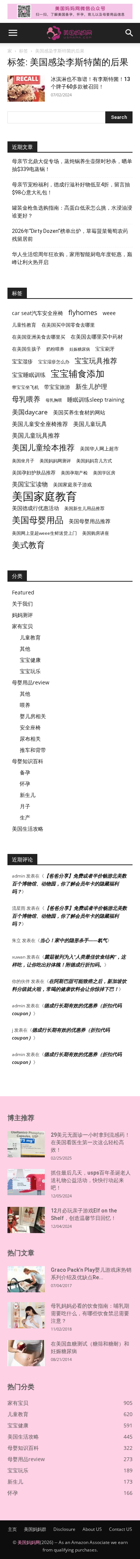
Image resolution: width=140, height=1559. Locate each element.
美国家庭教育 (44, 496)
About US (92, 1529)
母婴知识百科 (27, 761)
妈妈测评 (22, 614)
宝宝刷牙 (105, 349)
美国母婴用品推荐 (90, 521)
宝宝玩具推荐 (96, 361)
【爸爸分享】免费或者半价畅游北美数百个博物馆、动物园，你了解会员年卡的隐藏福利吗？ (69, 883)
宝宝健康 (30, 659)
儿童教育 (30, 637)
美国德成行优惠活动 (35, 508)
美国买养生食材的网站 (79, 412)
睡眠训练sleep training (95, 399)
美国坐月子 (23, 461)
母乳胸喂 (54, 400)
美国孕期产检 (74, 473)
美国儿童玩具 (90, 424)
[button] (13, 33)
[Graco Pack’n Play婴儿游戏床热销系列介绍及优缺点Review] (26, 1279)
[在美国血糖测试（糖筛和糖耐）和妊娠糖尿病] (26, 1353)
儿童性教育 (24, 324)
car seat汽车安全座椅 (37, 313)
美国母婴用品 (37, 520)
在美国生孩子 (26, 349)
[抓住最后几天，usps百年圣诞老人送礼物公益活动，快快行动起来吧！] (26, 1182)
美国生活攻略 (27, 828)
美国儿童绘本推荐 (43, 447)
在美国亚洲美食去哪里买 (38, 336)
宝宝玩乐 (30, 671)
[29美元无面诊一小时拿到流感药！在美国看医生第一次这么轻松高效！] (26, 1144)
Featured (23, 592)
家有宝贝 (22, 626)
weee (109, 313)
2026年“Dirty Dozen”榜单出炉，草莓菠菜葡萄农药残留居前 (70, 235)
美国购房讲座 (95, 533)
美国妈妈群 (35, 1529)
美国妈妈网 (29, 1542)
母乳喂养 (26, 399)
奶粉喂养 (55, 349)
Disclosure (64, 1529)
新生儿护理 (91, 386)
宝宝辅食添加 (78, 373)
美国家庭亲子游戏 (72, 484)
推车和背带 (33, 749)
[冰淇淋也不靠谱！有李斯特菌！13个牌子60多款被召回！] (26, 88)
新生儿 (27, 794)
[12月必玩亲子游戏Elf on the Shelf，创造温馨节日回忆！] (26, 1220)
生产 (25, 817)
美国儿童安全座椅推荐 (40, 424)
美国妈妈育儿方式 (94, 461)
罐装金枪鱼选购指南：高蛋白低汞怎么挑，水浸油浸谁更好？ (72, 212)
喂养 (25, 704)
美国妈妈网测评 (55, 461)
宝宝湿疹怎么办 (53, 362)
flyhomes (82, 313)
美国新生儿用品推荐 (84, 508)
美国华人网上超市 (99, 449)
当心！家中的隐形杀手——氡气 (73, 940)
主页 (12, 1529)
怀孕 (25, 783)
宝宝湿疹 (22, 361)
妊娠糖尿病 (79, 349)
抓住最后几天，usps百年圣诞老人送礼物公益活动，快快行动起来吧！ (91, 1180)
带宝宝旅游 (57, 386)
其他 (25, 648)
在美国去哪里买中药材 (97, 336)
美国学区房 (104, 473)
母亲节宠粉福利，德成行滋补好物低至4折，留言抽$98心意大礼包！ (71, 188)
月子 (25, 806)
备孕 (25, 772)
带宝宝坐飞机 (25, 387)
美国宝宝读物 (30, 484)
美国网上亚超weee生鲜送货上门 (44, 533)
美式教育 (28, 545)
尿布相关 (30, 738)
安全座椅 (30, 727)
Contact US (120, 1529)
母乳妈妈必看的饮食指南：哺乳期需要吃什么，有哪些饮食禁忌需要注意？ (90, 1313)
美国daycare (30, 412)
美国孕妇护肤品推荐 (34, 473)
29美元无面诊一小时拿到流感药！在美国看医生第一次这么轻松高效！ (90, 1142)
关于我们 (22, 603)
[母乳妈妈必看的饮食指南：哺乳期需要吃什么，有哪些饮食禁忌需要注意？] (26, 1315)
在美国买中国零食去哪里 (68, 324)
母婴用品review (30, 682)
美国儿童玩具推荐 (36, 436)
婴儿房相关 (33, 716)
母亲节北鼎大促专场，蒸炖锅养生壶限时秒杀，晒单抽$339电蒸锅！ (72, 165)
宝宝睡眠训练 (29, 374)
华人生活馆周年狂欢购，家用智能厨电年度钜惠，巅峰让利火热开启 (72, 258)
